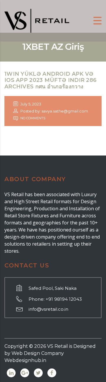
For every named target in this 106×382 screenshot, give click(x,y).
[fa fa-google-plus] (24, 372)
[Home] (36, 20)
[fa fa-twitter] (38, 372)
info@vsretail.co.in (48, 309)
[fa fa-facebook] (51, 372)
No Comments (32, 118)
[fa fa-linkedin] (11, 372)
